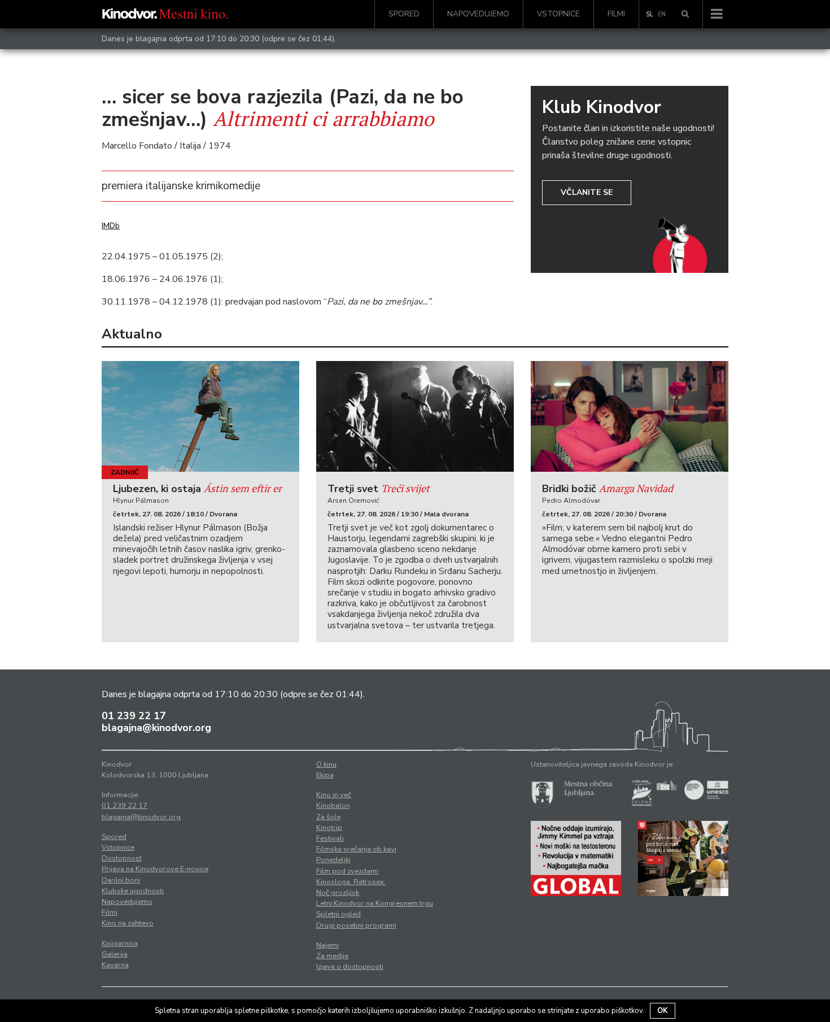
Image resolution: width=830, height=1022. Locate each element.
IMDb (111, 225)
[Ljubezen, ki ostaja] (200, 416)
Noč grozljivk (337, 893)
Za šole (328, 817)
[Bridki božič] (629, 416)
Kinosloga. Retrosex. (351, 882)
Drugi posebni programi (356, 925)
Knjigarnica (120, 943)
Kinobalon (333, 806)
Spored (404, 13)
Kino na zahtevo (128, 923)
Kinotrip (329, 828)
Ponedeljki (333, 860)
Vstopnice (558, 13)
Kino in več (333, 795)
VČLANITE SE (587, 192)
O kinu (326, 764)
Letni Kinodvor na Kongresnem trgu (374, 903)
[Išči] (685, 14)
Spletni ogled (338, 914)
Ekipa (325, 775)
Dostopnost (122, 858)
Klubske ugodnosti (133, 891)
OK (662, 1011)
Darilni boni (121, 880)
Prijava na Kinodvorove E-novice (155, 869)
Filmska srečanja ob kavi (356, 849)
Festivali (330, 838)
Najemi (327, 945)
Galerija (115, 954)
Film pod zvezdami (347, 871)
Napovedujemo (478, 13)
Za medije (332, 956)
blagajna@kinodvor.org (156, 727)
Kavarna (115, 965)
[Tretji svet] (415, 416)
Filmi (616, 13)
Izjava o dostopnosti (349, 967)
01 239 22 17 (134, 716)
